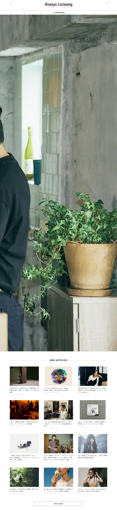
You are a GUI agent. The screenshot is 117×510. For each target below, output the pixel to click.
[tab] (56, 349)
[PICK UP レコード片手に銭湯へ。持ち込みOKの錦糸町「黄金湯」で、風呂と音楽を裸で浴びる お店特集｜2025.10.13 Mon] (58, 183)
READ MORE (58, 504)
